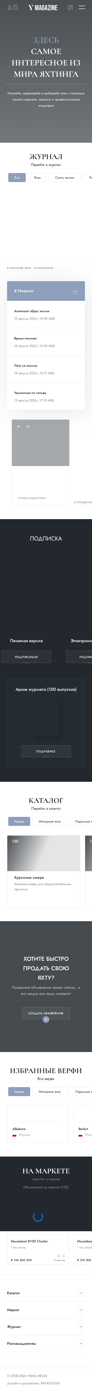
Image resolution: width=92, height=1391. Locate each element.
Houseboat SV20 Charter (29, 1241)
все (75, 291)
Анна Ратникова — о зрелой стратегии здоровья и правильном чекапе (39, 477)
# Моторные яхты (19, 268)
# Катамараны (43, 268)
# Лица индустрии (32, 498)
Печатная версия (26, 641)
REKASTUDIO (50, 1383)
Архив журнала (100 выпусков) (46, 689)
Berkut (83, 1128)
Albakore (19, 1128)
